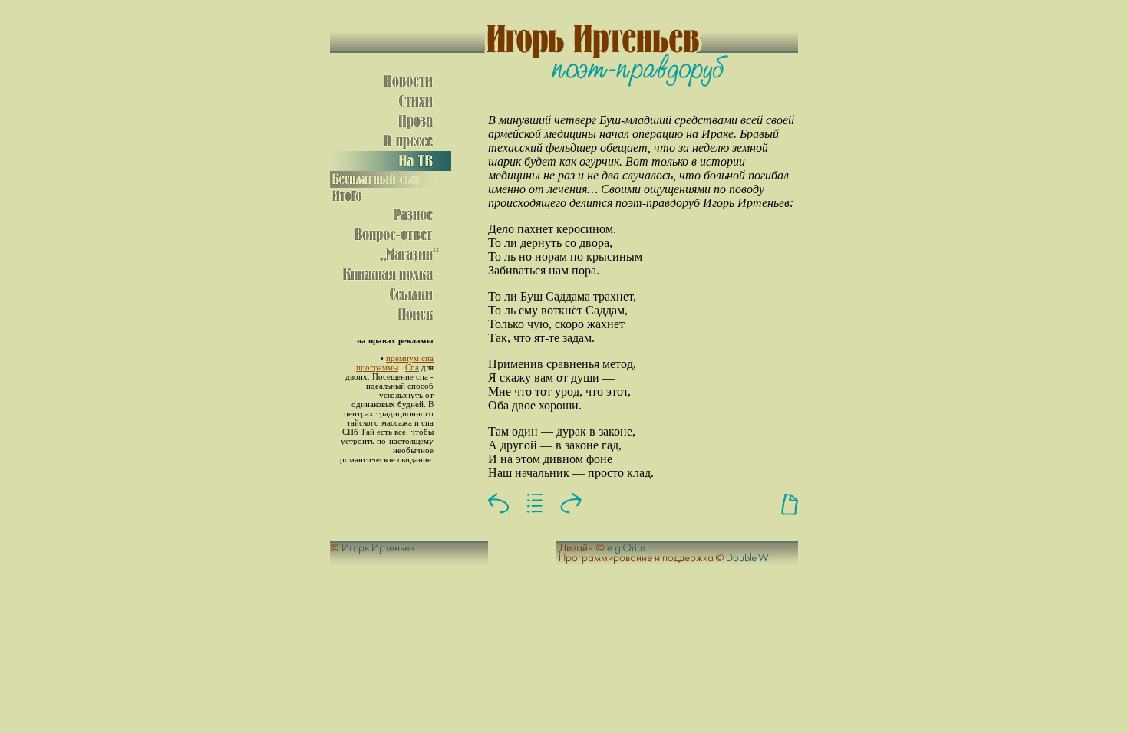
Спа (412, 367)
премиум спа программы (395, 362)
